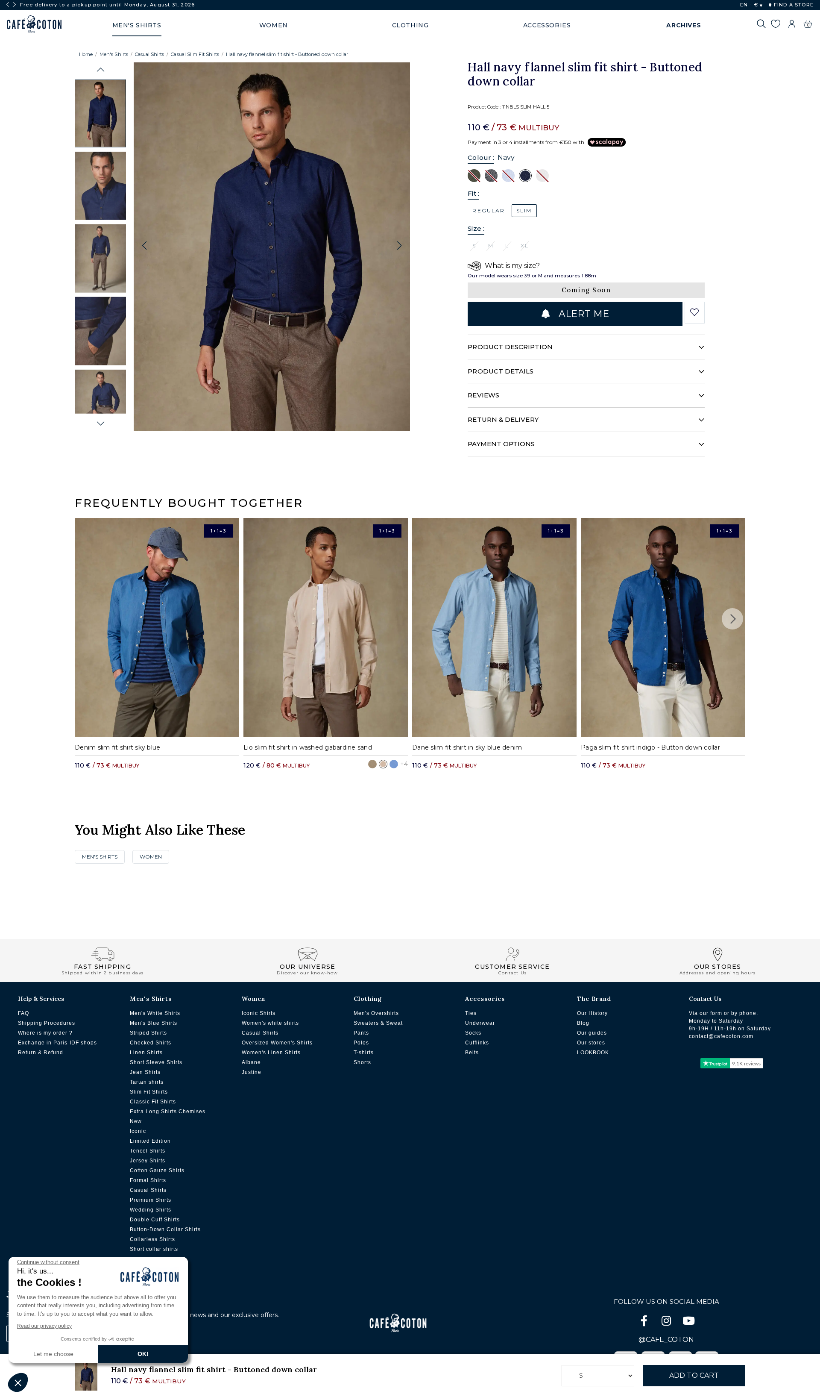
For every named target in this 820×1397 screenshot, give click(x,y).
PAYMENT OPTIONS (501, 444)
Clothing (368, 999)
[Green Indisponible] (474, 175)
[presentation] (7, 4)
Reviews (483, 395)
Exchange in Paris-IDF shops (57, 1043)
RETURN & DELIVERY (503, 419)
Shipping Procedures (46, 1023)
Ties (471, 1013)
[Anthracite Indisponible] (491, 175)
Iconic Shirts (258, 1013)
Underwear (480, 1023)
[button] (100, 69)
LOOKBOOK (593, 1053)
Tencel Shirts (147, 1151)
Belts (472, 1053)
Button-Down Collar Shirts (165, 1229)
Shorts (362, 1062)
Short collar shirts (154, 1249)
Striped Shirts (148, 1033)
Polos (361, 1043)
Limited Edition (150, 1141)
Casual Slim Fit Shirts (195, 54)
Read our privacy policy (44, 1326)
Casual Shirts (149, 54)
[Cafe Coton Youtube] (688, 1322)
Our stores (591, 1043)
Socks (473, 1033)
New (136, 1121)
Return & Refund (40, 1053)
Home (86, 54)
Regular (488, 210)
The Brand (594, 999)
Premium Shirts (150, 1200)
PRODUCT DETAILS (500, 371)
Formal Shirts (148, 1180)
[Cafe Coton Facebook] (645, 1322)
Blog (583, 1023)
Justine (251, 1072)
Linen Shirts (146, 1053)
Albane (251, 1062)
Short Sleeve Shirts (156, 1062)
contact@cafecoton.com (721, 1036)
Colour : (481, 157)
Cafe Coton (34, 24)
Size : (476, 228)
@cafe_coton (666, 1339)
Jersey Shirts (147, 1161)
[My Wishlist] (775, 25)
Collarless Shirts (152, 1239)
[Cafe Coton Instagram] (667, 1322)
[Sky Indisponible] (508, 175)
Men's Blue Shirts (153, 1023)
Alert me (582, 314)
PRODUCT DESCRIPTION (510, 347)
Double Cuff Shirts (155, 1220)
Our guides (592, 1033)
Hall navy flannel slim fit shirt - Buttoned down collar (287, 54)
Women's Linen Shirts (271, 1053)
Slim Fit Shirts (149, 1092)
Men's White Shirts (155, 1013)
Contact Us (705, 999)
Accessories (485, 999)
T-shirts (364, 1053)
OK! (143, 1353)
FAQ (23, 1013)
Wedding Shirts (150, 1210)
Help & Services (41, 999)
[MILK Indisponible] (542, 175)
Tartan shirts (147, 1082)
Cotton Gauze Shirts (157, 1170)
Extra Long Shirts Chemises (167, 1112)
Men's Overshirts (376, 1013)
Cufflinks (477, 1043)
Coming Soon (586, 290)
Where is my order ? (45, 1033)
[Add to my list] (694, 312)
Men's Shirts (114, 54)
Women (151, 856)
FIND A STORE (793, 5)
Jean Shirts (145, 1072)
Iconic (138, 1131)
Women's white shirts (270, 1023)
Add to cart (694, 1375)
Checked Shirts (150, 1043)
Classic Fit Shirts (153, 1102)
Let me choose (53, 1353)
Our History (592, 1013)
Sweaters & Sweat (378, 1023)
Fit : (473, 193)
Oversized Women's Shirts (277, 1043)
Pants (361, 1033)
